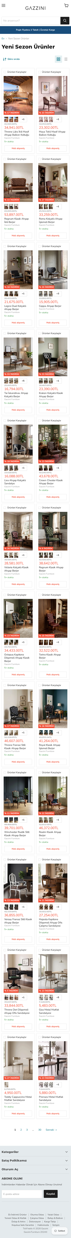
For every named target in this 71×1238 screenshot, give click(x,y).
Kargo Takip (50, 1221)
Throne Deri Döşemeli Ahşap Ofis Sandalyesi (16, 1011)
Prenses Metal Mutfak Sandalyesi (51, 1098)
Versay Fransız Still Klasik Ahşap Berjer (18, 921)
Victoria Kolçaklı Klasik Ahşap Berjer (16, 569)
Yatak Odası (53, 1214)
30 (39, 1129)
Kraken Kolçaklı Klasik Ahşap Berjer (51, 394)
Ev (3, 38)
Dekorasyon (35, 1221)
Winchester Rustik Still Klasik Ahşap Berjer (16, 833)
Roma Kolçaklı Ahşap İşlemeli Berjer (50, 220)
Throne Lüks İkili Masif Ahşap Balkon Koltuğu (16, 133)
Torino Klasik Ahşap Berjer (50, 656)
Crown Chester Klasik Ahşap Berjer (51, 482)
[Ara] (64, 20)
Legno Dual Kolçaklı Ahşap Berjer (15, 307)
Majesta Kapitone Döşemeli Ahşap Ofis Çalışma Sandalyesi (50, 922)
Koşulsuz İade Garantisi (23, 1225)
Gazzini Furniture (11, 138)
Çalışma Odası (37, 1218)
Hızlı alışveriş (18, 148)
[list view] (65, 59)
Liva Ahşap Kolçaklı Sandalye (15, 482)
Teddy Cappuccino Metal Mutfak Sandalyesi (18, 1098)
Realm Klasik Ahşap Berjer (50, 833)
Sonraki (50, 1129)
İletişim (56, 1225)
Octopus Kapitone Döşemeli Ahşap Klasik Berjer (17, 658)
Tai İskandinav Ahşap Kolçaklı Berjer (16, 394)
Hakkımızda (43, 1225)
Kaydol (50, 1194)
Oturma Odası (37, 1214)
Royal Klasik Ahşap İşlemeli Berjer (49, 746)
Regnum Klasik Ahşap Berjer (51, 569)
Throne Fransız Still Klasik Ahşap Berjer (15, 746)
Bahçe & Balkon (55, 1218)
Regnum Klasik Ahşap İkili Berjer (16, 220)
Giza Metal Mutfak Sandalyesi (49, 1011)
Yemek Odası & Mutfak (15, 1218)
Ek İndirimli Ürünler (17, 1214)
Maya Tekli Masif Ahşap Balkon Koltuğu (52, 133)
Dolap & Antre (18, 1221)
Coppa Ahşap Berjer (50, 306)
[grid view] (58, 59)
